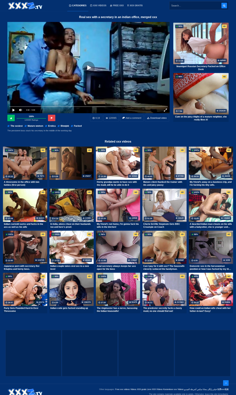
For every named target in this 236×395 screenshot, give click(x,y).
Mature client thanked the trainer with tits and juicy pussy (162, 183)
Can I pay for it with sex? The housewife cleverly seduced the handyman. (164, 267)
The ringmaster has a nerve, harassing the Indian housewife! (117, 309)
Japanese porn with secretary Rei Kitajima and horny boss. (21, 267)
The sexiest (17, 126)
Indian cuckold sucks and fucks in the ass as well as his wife (23, 225)
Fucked (78, 126)
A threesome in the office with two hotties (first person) (21, 183)
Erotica (52, 126)
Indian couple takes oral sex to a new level (69, 267)
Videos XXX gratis (138, 389)
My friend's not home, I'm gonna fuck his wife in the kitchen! (118, 225)
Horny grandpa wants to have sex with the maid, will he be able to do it (117, 183)
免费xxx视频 (223, 389)
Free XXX (118, 5)
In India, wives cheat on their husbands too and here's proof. (70, 225)
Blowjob (65, 126)
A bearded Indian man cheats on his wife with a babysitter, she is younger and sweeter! (211, 225)
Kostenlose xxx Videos (173, 389)
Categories (79, 5)
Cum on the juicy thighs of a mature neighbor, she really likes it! (201, 118)
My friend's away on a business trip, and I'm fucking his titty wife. (211, 183)
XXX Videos (99, 5)
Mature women (35, 126)
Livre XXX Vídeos (155, 389)
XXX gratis (136, 5)
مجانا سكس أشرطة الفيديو (195, 389)
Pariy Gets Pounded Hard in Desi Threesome (21, 309)
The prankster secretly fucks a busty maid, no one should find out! (162, 309)
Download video (158, 118)
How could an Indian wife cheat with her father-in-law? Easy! (210, 309)
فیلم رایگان (212, 389)
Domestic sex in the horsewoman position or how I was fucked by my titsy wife (210, 267)
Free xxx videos (122, 389)
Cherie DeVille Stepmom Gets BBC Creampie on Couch (161, 225)
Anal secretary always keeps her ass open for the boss (116, 267)
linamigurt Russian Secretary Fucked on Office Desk (200, 68)
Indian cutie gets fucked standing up (69, 308)
